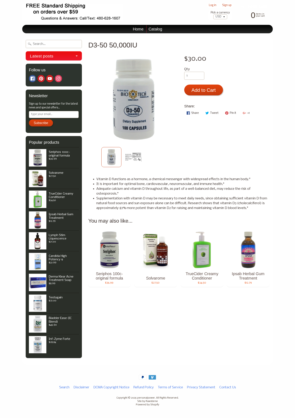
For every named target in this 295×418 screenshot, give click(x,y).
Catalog (155, 29)
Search (64, 387)
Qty (187, 69)
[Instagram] (58, 78)
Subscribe (41, 123)
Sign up (227, 5)
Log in (212, 5)
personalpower (146, 398)
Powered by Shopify (147, 405)
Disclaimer (81, 387)
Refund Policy (143, 387)
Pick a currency (220, 12)
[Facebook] (32, 78)
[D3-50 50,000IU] (111, 157)
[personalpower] (72, 12)
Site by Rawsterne (147, 401)
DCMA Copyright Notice (111, 387)
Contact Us (227, 387)
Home (138, 29)
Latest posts (41, 56)
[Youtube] (49, 78)
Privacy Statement (201, 387)
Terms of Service (170, 387)
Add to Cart (203, 90)
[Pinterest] (41, 78)
